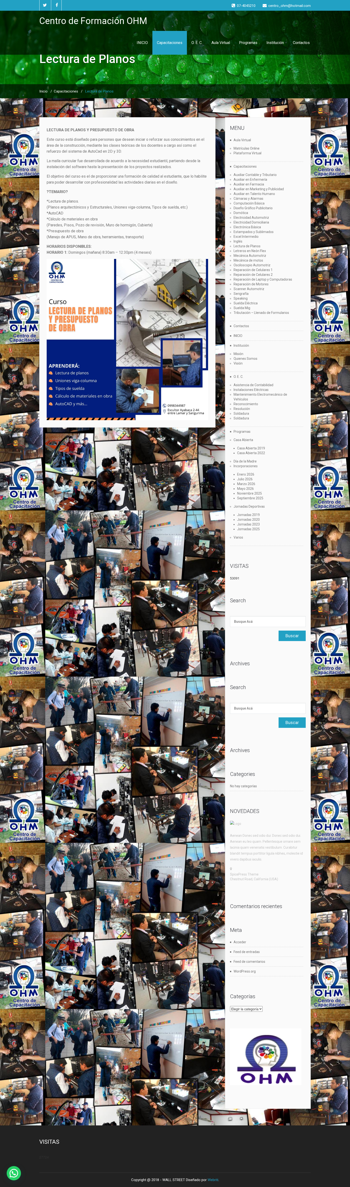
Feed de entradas (247, 952)
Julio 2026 (245, 479)
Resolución (242, 409)
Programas (248, 42)
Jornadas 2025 (248, 529)
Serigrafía (241, 294)
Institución (275, 42)
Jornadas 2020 (248, 519)
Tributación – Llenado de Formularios (261, 313)
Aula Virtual (220, 42)
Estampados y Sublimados (254, 232)
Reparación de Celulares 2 (253, 275)
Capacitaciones (169, 42)
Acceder (240, 942)
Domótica (241, 213)
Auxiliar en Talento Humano (254, 194)
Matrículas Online (247, 148)
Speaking (241, 298)
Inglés (238, 241)
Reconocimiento (246, 404)
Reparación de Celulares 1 (253, 270)
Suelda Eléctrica (246, 303)
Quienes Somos (245, 358)
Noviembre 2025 (249, 493)
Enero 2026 (245, 474)
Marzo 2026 (246, 484)
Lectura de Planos (247, 246)
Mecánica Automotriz (250, 256)
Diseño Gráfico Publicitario (253, 208)
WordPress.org (245, 971)
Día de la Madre (245, 461)
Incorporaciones (246, 466)
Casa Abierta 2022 (251, 453)
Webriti (213, 1180)
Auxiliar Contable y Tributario (255, 175)
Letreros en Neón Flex (250, 251)
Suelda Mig (242, 308)
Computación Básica (249, 203)
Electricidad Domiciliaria (251, 222)
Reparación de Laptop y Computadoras (263, 279)
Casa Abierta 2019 (251, 448)
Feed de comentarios (249, 961)
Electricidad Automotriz (251, 217)
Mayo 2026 (245, 489)
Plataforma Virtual (247, 153)
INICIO (142, 42)
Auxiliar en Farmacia (249, 184)
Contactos (301, 42)
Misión (238, 354)
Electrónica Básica (247, 227)
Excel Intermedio (246, 236)
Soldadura (241, 413)
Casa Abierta (243, 440)
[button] (14, 1173)
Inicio (43, 91)
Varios (238, 537)
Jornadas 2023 (248, 524)
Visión (238, 363)
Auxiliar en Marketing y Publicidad (259, 189)
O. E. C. (196, 42)
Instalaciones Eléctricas (251, 390)
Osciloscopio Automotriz (252, 265)
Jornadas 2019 (248, 515)
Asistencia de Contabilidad (253, 385)
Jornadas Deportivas (249, 506)
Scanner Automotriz (249, 289)
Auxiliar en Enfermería (250, 179)
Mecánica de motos (248, 260)
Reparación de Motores (251, 284)
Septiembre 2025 (250, 498)
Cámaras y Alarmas (248, 198)
